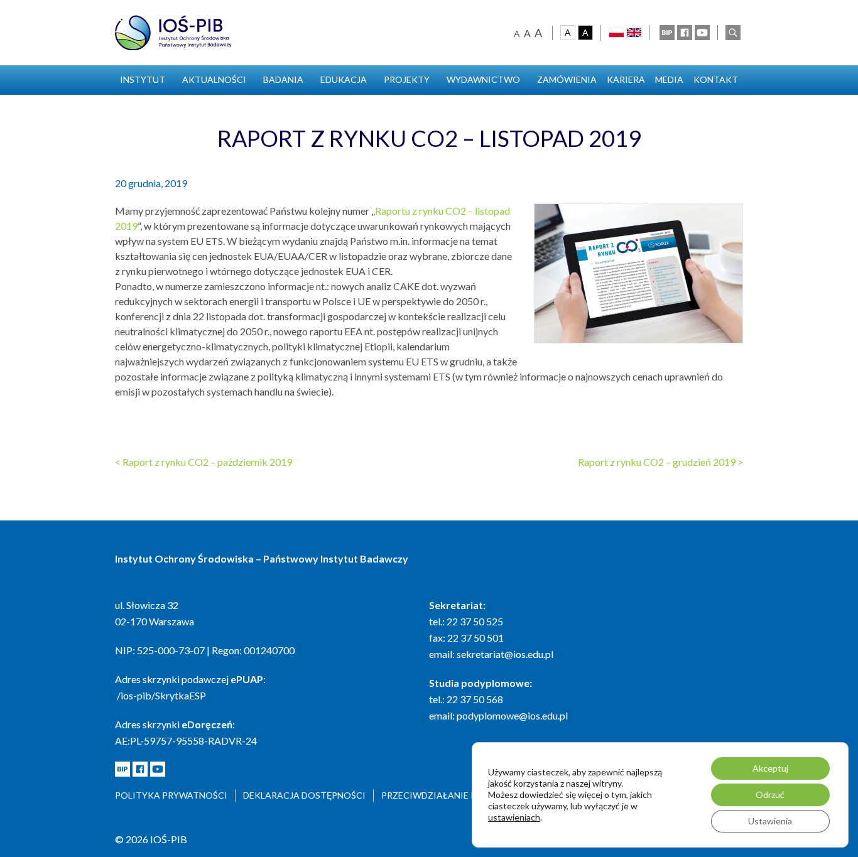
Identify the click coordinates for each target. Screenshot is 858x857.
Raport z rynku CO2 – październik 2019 (203, 462)
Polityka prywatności (171, 795)
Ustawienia (770, 821)
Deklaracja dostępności (304, 795)
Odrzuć (770, 794)
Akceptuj (770, 768)
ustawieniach (514, 817)
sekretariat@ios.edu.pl (505, 654)
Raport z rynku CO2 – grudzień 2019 (660, 462)
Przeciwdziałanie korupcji (448, 795)
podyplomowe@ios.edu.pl (512, 715)
